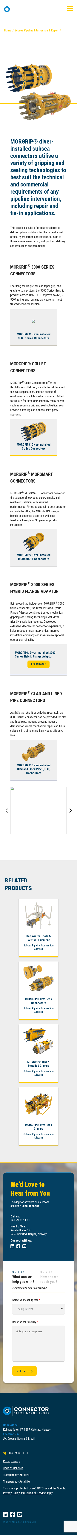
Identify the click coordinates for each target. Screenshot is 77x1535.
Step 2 (20, 1371)
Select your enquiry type (26, 1299)
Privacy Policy (11, 1461)
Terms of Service (35, 1493)
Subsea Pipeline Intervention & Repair (36, 30)
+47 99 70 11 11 (18, 1453)
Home (7, 30)
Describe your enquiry (25, 1321)
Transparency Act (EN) (16, 1475)
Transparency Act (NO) (16, 1481)
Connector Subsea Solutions (21, 9)
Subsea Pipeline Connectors (20, 35)
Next (70, 810)
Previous (7, 810)
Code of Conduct (13, 1468)
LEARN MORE (38, 664)
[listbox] (38, 1309)
